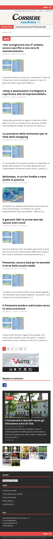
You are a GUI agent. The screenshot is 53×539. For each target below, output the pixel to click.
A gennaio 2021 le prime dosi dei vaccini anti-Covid (22, 221)
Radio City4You (8, 501)
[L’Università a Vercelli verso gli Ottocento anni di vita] (26, 416)
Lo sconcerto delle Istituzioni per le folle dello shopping (24, 135)
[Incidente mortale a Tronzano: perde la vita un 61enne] (6, 458)
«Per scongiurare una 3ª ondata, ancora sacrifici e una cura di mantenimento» (23, 48)
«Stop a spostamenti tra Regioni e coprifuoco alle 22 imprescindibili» (24, 92)
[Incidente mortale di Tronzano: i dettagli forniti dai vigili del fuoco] (33, 451)
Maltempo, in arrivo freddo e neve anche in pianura (24, 178)
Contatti (40, 11)
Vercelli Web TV (8, 504)
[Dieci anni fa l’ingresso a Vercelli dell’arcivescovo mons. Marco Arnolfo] (6, 451)
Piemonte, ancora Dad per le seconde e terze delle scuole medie (26, 264)
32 (21, 349)
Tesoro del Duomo (9, 497)
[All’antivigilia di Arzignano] (6, 465)
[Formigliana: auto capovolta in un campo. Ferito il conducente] (15, 465)
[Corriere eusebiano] (26, 18)
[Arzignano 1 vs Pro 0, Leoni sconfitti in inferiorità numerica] (24, 458)
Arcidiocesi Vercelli (9, 490)
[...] (33, 83)
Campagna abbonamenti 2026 (25, 11)
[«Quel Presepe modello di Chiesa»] (15, 451)
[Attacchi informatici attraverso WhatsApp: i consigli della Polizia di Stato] (33, 458)
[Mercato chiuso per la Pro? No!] (42, 451)
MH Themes (42, 538)
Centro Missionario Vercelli (12, 494)
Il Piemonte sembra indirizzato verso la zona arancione (26, 307)
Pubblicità (48, 11)
